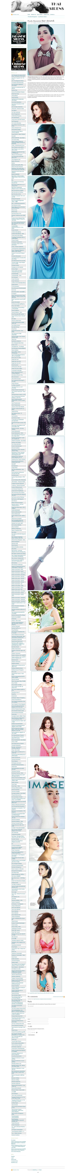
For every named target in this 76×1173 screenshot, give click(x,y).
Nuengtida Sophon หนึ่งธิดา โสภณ (19, 716)
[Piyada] (46, 49)
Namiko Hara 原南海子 (16, 617)
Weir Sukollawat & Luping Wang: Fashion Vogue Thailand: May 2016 (18, 1072)
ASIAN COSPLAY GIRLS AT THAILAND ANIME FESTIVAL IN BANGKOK (18, 142)
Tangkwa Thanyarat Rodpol (17, 978)
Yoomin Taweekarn (15, 1124)
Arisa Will (14, 136)
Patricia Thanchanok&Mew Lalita (18, 777)
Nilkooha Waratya (15, 679)
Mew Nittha (14, 532)
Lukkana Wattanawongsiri (17, 487)
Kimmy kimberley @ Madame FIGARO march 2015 (18, 462)
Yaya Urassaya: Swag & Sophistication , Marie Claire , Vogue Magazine (18, 1110)
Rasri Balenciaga (15, 872)
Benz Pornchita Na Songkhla (17, 190)
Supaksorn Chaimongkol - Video (18, 955)
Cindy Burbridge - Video (16, 275)
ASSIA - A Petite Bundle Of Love (18, 145)
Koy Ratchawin (15, 465)
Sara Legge (14, 892)
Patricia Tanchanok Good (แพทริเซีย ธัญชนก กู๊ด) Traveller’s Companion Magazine (18, 1142)
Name (29, 1019)
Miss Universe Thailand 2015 (18, 558)
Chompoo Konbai (15, 265)
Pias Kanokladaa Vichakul (17, 796)
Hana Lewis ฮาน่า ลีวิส (16, 357)
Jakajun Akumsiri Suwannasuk (18, 389)
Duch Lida (14, 289)
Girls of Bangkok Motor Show (17, 342)
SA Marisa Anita (15, 882)
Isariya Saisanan (15, 383)
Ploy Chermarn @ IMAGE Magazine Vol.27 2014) (17, 830)
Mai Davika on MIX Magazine (18, 499)
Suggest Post (46, 14)
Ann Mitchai (14, 110)
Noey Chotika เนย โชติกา (17, 684)
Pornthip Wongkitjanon (16, 845)
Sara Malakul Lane (15, 896)
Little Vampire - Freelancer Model (18, 481)
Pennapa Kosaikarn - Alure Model (18, 793)
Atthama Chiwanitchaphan (17, 154)
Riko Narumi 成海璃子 (16, 876)
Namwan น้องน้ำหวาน (16, 628)
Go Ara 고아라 (14, 344)
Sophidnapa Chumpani (16, 928)
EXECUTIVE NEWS (16, 302)
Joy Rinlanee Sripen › (42, 16)
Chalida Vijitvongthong (16, 231)
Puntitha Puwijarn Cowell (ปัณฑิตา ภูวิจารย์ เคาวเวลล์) (19, 861)
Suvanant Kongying (16, 960)
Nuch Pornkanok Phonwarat (17, 712)
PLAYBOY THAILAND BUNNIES (18, 827)
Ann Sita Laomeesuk (16, 112)
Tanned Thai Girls (15, 993)
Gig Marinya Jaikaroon (16, 341)
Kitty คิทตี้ (13, 464)
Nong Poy (14, 694)
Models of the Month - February (18, 576)
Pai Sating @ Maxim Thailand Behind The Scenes (18, 737)
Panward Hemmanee (16, 759)
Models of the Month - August (17, 571)
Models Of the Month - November (18, 591)
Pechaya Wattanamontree (17, 787)
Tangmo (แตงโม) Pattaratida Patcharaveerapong (17, 981)
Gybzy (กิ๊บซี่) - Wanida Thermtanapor (16, 352)
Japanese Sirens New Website (18, 406)
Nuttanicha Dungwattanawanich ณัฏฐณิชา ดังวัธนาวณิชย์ (18, 726)
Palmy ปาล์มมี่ (14, 741)
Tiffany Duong (14, 1030)
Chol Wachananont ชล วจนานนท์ (18, 260)
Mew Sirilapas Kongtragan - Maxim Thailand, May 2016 (17, 537)
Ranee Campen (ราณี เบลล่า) (18, 868)
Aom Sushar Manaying (16, 123)
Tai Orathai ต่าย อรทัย (16, 968)
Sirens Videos (40, 14)
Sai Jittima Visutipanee (16, 884)
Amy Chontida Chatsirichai (17, 106)
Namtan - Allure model (16, 620)
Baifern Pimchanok (15, 161)
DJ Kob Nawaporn (15, 286)
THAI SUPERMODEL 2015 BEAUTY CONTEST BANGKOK (18, 1011)
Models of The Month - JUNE (17, 585)
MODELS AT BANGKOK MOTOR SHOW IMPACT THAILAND (18, 567)
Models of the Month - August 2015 (19, 572)
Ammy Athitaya (15, 95)
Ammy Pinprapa (15, 97)
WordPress (35, 1169)
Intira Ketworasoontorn (16, 378)
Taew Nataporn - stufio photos (18, 967)
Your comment (30, 1006)
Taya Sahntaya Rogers (16, 995)
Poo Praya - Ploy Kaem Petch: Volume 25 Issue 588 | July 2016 (18, 837)
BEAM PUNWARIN (15, 174)
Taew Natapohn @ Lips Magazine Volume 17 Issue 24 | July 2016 (18, 965)
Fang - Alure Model (15, 305)
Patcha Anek (14, 766)
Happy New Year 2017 (16, 363)
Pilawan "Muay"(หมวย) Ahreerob (18, 804)
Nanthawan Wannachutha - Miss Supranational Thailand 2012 (18, 637)
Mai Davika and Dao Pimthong (18, 497)
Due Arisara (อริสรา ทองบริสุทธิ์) (18, 291)
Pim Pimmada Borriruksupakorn (18, 806)
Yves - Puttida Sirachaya (17, 1133)
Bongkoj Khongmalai (16, 198)
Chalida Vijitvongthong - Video (18, 233)
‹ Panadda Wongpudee (32, 16)
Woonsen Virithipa (15, 1078)
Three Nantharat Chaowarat (17, 1025)
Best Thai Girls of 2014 (16, 194)
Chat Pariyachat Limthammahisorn (19, 248)
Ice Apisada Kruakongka (17, 370)
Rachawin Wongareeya (16, 867)
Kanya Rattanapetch (16, 431)
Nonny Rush (14, 695)
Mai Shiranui (14, 500)
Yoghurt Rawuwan (15, 1123)
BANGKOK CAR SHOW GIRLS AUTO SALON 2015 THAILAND (18, 169)
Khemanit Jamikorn (16, 447)
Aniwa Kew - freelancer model (18, 108)
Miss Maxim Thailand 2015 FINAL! (19, 553)
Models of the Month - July (17, 583)
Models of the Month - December (18, 574)
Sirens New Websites (16, 907)
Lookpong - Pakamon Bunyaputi (18, 485)
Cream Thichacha (15, 279)
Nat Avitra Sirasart (15, 646)
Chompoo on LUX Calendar (17, 267)
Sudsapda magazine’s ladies (17, 940)
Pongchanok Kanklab (16, 834)
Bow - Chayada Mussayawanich (18, 203)
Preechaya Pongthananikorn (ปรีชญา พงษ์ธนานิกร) (17, 853)
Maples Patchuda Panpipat (17, 502)
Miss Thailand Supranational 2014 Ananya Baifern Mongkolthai (19, 556)
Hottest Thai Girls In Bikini (17, 368)
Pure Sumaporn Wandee (17, 863)
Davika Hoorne (15, 284)
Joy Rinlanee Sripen (16, 417)
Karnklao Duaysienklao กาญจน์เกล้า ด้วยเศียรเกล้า (18, 438)
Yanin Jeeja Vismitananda (17, 1095)
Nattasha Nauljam (15, 663)
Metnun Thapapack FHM (17, 530)
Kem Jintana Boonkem (16, 444)
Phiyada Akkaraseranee (16, 795)
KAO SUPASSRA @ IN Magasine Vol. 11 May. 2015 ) (18, 435)
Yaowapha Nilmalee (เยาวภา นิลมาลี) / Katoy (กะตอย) (18, 1098)
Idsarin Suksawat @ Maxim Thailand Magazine (17, 373)
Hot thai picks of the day (16, 366)
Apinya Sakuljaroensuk (16, 127)
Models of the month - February (18, 578)
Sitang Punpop (15, 921)
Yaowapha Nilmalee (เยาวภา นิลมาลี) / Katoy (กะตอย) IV (18, 1101)
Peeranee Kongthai (16, 791)
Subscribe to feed (16, 14)
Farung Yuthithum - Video (17, 312)
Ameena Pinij (14, 90)
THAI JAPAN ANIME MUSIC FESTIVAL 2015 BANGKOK (17, 1003)
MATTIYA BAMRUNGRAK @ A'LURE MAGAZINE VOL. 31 (17, 521)
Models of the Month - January (18, 580)
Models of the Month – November (18, 601)
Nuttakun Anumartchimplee (17, 723)
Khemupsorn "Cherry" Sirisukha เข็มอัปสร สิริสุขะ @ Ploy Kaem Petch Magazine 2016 (18, 453)
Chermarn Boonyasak (16, 256)
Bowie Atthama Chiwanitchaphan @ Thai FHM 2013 (18, 208)
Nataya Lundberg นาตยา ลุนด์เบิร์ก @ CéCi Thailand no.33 (19, 658)
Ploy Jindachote (15, 832)
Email (29, 1021)
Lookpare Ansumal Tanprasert (18, 483)
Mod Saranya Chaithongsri (17, 564)
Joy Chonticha (15, 416)
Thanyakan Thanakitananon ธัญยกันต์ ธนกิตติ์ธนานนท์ (18, 1018)
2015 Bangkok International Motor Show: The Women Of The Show (18, 76)
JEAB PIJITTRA (15, 411)
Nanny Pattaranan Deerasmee (18, 634)
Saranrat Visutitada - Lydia (17, 900)
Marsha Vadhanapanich (16, 512)
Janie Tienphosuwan (16, 403)
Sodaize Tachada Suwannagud (18, 923)
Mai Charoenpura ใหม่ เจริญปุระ (18, 492)
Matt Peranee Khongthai (17, 518)
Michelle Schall (15, 543)
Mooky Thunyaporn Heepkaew (18, 605)
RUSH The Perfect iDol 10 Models (18, 880)
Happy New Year (15, 359)
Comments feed (14, 1161)
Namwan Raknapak (16, 626)
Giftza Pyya (14, 339)
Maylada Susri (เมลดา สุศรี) (17, 523)
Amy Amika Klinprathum (16, 102)
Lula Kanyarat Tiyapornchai (17, 488)
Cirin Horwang (15, 277)
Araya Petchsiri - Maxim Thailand (18, 134)
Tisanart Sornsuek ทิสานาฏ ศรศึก (18, 1031)
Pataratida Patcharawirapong (18, 764)
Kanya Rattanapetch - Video (17, 433)
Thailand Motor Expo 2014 (17, 1016)
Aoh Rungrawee (15, 121)
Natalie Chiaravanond (16, 648)
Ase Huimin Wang (15, 139)
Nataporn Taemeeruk (16, 653)
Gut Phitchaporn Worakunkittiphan (19, 348)
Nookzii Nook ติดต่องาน (16, 699)
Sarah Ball (14, 898)
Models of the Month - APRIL (17, 569)
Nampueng (14, 618)
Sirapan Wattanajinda (16, 905)
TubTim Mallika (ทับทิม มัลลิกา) (18, 1043)
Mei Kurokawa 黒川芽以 (16, 525)
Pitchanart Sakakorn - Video (17, 821)
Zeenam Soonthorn (16, 1135)
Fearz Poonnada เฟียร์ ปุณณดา (18, 314)
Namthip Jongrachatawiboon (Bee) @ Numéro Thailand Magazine (17, 623)
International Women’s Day (17, 375)
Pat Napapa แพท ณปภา (16, 763)
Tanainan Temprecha (16, 976)
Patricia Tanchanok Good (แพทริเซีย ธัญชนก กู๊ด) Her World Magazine (18, 1149)
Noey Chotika (14, 682)
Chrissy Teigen (15, 269)
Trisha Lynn (14, 1039)
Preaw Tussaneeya (16, 850)
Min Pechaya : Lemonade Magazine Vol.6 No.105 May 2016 (18, 551)
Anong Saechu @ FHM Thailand (18, 119)
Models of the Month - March (17, 587)
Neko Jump (14, 671)
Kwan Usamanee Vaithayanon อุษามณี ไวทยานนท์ (18, 473)
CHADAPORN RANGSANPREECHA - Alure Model (17, 227)
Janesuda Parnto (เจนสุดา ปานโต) (19, 394)
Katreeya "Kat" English (16, 442)
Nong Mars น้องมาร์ (16, 692)
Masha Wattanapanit (16, 513)
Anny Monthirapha (15, 117)
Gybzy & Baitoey (15, 350)
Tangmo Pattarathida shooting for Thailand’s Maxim (18, 988)
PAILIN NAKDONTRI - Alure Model (19, 739)
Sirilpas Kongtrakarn (16, 916)
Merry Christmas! (15, 526)
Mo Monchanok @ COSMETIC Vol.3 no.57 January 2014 (18, 561)
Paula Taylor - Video (16, 786)
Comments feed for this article (58, 996)
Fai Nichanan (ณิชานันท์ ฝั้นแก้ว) (18, 304)
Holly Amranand (15, 364)
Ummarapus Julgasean (16, 1046)
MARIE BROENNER (16, 510)
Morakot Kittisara (15, 607)
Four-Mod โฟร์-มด (15, 327)
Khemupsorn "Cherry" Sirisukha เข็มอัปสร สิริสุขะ (18, 450)
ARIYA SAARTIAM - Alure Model (18, 137)
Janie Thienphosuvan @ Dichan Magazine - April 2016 (18, 397)
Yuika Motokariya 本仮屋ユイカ (18, 1131)
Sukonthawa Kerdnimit (16, 945)
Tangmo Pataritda (15, 985)
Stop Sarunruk (15, 936)
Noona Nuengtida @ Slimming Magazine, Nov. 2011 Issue (18, 707)
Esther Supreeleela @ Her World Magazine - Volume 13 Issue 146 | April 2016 (18, 296)
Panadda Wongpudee (16, 745)
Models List (33, 14)
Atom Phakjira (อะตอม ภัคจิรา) (18, 147)
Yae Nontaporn (15, 1093)
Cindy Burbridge (15, 273)
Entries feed (13, 1159)
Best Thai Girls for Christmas (17, 192)
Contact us (52, 14)
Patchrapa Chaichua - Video (17, 773)
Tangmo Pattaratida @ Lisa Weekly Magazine (17, 991)
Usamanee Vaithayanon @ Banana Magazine (17, 1054)
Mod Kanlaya (14, 562)
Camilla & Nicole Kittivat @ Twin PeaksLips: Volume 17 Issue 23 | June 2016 (18, 219)
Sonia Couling (15, 924)
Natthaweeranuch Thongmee (18, 669)
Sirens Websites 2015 (16, 914)
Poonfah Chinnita (15, 839)
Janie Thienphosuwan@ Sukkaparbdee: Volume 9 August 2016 (18, 400)
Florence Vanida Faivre (16, 320)
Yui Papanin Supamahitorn (17, 1129)
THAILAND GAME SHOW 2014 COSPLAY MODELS (18, 1014)
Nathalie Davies (15, 659)
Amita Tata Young (15, 93)
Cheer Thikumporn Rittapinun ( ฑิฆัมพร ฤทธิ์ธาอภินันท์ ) (18, 251)
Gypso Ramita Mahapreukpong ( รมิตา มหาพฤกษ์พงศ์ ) (18, 355)
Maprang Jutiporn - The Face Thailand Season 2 (17, 505)
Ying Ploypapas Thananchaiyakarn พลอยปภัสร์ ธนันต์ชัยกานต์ (18, 1120)
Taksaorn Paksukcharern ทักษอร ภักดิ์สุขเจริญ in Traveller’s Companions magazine (18, 971)
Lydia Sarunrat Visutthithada (17, 490)
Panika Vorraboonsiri (16, 757)
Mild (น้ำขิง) (14, 548)
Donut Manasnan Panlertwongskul (19, 288)
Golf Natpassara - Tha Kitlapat (18, 346)
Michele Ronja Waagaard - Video (18, 539)
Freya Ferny (14, 328)
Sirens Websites (15, 911)
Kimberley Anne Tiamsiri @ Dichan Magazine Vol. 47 (17, 457)
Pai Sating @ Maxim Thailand (18, 735)
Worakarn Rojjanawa (16, 1081)
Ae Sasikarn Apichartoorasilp (17, 82)
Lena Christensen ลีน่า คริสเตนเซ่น (19, 479)
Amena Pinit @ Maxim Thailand (18, 92)
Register (13, 1156)
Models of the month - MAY (17, 589)
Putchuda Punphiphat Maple (17, 865)
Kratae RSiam (14, 467)
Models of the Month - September (18, 597)
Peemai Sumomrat (15, 789)
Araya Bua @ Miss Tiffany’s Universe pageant (17, 132)
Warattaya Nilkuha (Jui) (16, 1063)
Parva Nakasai (15, 761)
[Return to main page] (38, 12)
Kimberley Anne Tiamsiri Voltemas (18, 459)
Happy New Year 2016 (16, 361)
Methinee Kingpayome (16, 528)
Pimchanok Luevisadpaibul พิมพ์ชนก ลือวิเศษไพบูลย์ (18, 814)
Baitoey (13, 163)
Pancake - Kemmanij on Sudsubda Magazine (16, 748)
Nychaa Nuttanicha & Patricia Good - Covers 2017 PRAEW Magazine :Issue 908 (18, 729)
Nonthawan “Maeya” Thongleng (18, 697)
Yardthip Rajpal (15, 1102)
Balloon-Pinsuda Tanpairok (17, 166)
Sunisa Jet (14, 951)
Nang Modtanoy (15, 630)
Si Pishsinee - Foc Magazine (17, 904)
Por (12, 843)
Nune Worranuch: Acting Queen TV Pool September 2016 (18, 718)
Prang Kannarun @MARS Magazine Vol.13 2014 (17, 848)
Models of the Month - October (18, 592)
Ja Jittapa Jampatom (16, 385)
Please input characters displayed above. (36, 1028)
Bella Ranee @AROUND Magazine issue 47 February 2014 (19, 188)
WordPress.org (14, 1162)
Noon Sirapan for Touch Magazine (19, 704)
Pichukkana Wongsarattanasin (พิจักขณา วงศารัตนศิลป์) (18, 799)
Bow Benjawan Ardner (16, 205)
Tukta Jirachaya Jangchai (17, 1044)
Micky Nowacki (15, 545)
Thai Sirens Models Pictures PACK (19, 1008)
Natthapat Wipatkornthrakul (17, 668)
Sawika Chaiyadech (16, 902)
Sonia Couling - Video (16, 926)
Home (29, 14)
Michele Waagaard (15, 541)
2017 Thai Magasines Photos (18, 80)
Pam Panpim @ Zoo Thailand (18, 743)
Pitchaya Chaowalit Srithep (17, 823)
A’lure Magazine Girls (16, 159)
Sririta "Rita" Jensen (16, 930)
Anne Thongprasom (16, 114)
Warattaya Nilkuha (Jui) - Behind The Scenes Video (18, 1066)
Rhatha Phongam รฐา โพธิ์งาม (18, 874)
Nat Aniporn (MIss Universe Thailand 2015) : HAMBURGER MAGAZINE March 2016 (18, 644)
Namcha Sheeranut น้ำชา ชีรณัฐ (18, 615)
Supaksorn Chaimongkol (17, 953)
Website (29, 1023)
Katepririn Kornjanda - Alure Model (19, 440)
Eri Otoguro (14, 293)
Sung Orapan (14, 946)
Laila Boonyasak (15, 475)
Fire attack (14, 318)
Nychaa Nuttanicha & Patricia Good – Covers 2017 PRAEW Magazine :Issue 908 (18, 1146)
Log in (12, 1157)
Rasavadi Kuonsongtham (17, 870)
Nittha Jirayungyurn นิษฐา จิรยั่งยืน (18, 681)
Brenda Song (14, 209)
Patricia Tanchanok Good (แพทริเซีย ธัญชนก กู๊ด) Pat (18, 775)
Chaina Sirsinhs (15, 230)
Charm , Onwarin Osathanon (17, 246)
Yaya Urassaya (15, 1104)
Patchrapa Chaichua (16, 771)
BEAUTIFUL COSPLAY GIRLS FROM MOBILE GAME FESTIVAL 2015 (18, 177)
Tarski (40, 1169)
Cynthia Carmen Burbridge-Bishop (19, 282)
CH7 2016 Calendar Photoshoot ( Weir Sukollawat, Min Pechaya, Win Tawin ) (18, 223)
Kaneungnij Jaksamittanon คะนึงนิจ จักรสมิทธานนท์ (18, 426)
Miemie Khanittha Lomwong (17, 547)
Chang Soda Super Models (17, 235)
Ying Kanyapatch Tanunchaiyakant (15, 1117)
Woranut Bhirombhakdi (16, 1088)
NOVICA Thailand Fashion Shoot (18, 708)
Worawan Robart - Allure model (18, 1089)
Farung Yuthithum (15, 310)
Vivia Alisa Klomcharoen (17, 1056)
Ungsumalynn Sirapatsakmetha (18, 1048)
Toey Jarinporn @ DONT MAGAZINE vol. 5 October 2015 (18, 1034)
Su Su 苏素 (14, 938)
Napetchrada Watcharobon (17, 641)
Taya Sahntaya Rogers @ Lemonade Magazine (17, 998)
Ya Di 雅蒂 (14, 1091)
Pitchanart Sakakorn (16, 819)
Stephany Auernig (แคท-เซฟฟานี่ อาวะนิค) (18, 934)
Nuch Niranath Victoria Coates (18, 710)
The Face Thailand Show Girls (18, 1023)
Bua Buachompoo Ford (16, 213)
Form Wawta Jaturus (16, 325)
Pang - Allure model (16, 750)
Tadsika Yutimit (15, 962)
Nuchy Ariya (14, 714)
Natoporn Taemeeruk (16, 661)
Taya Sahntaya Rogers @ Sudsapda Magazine (17, 1000)
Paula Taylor (14, 784)
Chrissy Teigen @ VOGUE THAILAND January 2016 (17, 271)
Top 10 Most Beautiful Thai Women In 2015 (17, 1037)
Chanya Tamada (15, 240)
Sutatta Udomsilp (15, 958)
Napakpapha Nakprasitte (17, 639)
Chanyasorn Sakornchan (17, 241)
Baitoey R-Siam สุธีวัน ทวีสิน (17, 164)
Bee (12, 180)
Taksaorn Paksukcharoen (17, 974)
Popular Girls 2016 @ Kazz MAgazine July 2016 (17, 841)
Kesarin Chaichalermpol (17, 446)
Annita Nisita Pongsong (16, 115)
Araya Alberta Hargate (16, 129)
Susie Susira (14, 957)
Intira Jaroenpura (15, 376)
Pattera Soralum (15, 782)
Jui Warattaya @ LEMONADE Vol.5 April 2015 (18, 420)
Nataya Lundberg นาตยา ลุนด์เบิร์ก (19, 655)
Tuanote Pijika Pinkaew (16, 1041)
